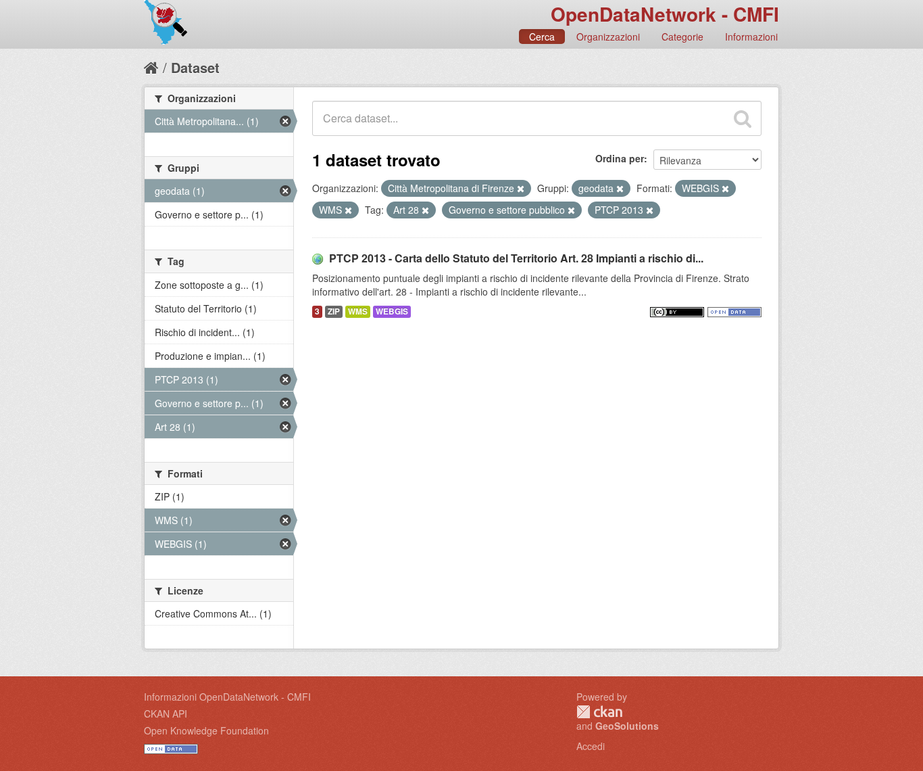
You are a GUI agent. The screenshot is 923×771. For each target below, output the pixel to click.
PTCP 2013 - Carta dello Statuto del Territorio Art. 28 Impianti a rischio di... (516, 258)
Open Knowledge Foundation (206, 730)
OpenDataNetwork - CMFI (665, 14)
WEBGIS (392, 311)
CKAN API (165, 713)
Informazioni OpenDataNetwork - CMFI (227, 696)
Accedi (590, 746)
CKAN (599, 712)
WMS (358, 311)
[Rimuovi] (520, 188)
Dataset (195, 67)
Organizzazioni (608, 36)
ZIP (334, 311)
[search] (742, 118)
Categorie (682, 36)
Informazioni (751, 36)
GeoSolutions (627, 725)
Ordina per (619, 158)
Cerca (542, 36)
